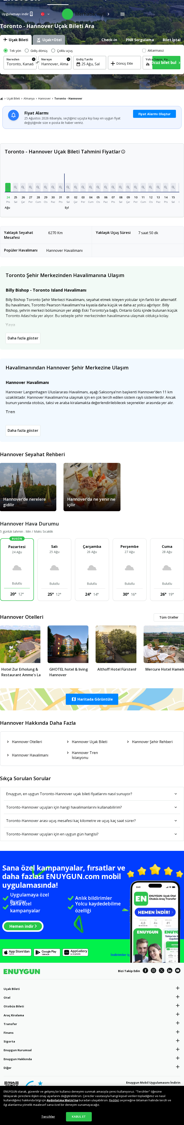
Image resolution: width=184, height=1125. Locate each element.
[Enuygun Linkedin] (169, 971)
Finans (8, 1033)
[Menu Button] (122, 14)
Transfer (10, 1024)
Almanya (29, 98)
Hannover (44, 98)
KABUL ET (79, 1116)
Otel (7, 998)
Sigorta (9, 1041)
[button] (8, 187)
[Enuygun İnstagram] (153, 971)
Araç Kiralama (14, 1015)
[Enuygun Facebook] (145, 971)
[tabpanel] (92, 59)
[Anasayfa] (1, 98)
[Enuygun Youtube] (177, 971)
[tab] (16, 40)
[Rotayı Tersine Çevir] (37, 63)
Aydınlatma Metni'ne (62, 1100)
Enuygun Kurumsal (18, 1050)
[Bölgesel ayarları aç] (45, 14)
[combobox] (20, 64)
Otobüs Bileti (14, 1006)
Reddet (114, 1100)
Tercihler (48, 1116)
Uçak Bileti (13, 98)
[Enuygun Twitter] (161, 971)
